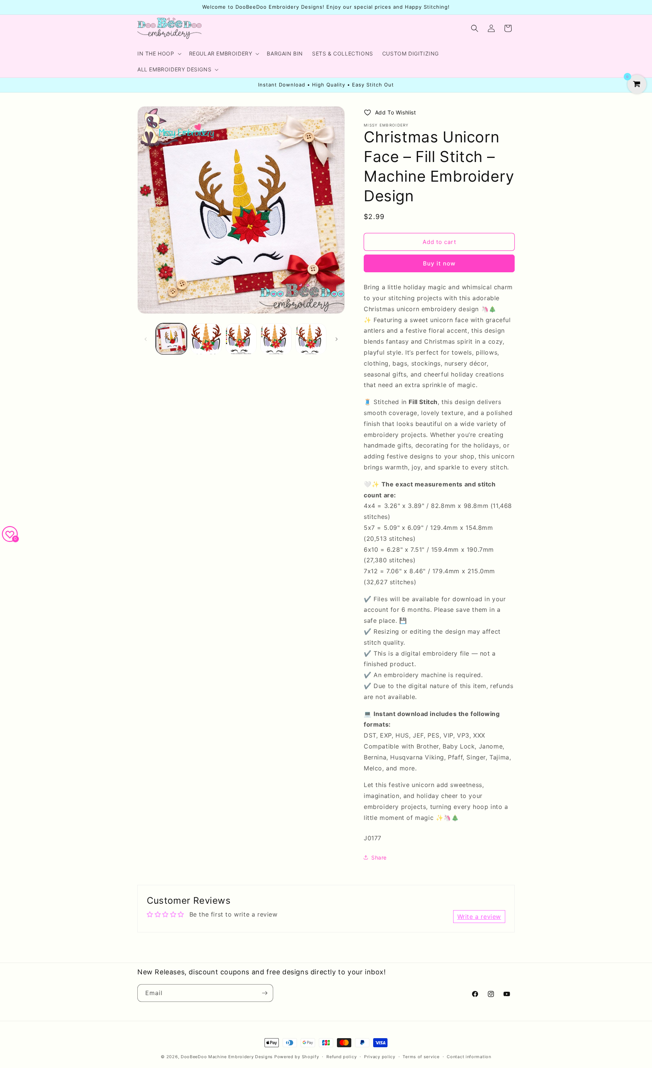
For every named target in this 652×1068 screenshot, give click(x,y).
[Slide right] (336, 339)
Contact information (469, 1056)
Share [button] (379, 857)
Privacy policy (379, 1056)
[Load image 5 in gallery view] (310, 338)
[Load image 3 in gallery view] (241, 338)
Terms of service (421, 1056)
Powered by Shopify (296, 1056)
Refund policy (341, 1056)
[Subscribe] (264, 993)
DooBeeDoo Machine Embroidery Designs (227, 1056)
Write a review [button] (479, 916)
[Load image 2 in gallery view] (206, 338)
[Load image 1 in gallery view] (171, 338)
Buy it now (439, 263)
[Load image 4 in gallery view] (275, 338)
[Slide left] (145, 339)
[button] (159, 54)
